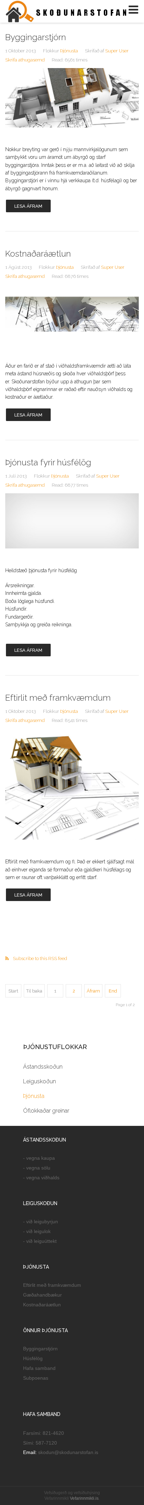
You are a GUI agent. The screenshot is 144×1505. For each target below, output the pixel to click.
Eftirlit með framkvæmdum (58, 698)
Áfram (93, 991)
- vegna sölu (36, 1168)
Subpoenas (35, 1378)
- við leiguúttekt (40, 1241)
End (113, 991)
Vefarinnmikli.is (84, 1498)
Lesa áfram (28, 206)
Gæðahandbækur (42, 1295)
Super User (117, 50)
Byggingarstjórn (35, 37)
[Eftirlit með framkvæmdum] (72, 784)
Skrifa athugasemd (25, 59)
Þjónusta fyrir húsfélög (48, 462)
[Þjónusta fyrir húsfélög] (72, 520)
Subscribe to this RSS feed (40, 958)
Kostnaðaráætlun (38, 254)
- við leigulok (37, 1231)
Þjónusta (69, 50)
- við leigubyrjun (40, 1221)
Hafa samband (39, 1368)
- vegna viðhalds (41, 1177)
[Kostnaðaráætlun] (72, 314)
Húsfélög (33, 1358)
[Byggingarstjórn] (72, 97)
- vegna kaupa (39, 1158)
